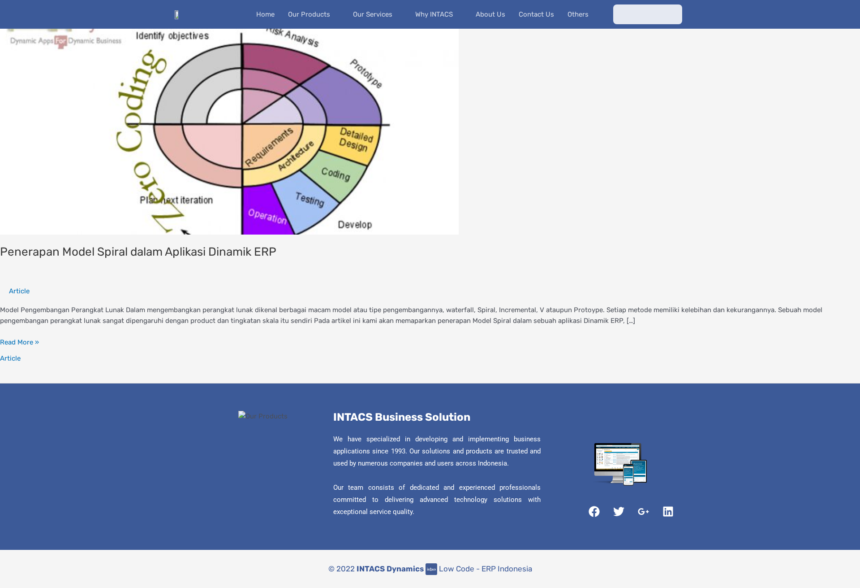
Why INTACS (434, 14)
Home (265, 14)
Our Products (309, 14)
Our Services (372, 14)
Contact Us (536, 14)
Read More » (19, 341)
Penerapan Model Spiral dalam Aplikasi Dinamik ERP (138, 252)
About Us (490, 14)
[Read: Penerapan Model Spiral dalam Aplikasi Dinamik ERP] (229, 131)
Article (19, 291)
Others (578, 14)
